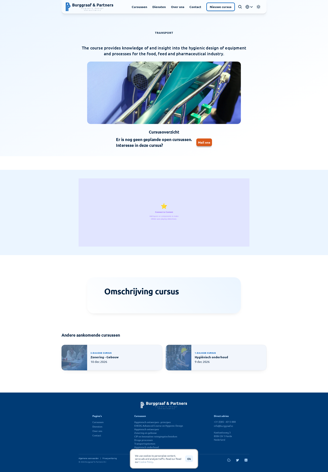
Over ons (177, 7)
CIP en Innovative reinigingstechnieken (155, 436)
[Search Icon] (240, 6)
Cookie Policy (146, 462)
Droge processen (143, 440)
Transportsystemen (144, 443)
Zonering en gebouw (145, 432)
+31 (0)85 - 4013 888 (225, 421)
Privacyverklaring (109, 458)
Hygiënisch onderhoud (146, 447)
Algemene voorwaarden (89, 458)
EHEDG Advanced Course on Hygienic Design (158, 425)
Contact (195, 7)
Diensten (159, 7)
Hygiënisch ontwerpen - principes (152, 422)
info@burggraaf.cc (223, 425)
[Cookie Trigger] (229, 460)
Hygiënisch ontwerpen (146, 429)
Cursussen (139, 7)
